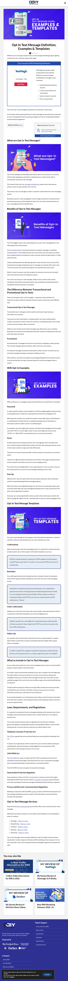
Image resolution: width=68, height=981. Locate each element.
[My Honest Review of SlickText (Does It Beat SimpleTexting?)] (18, 895)
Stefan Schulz (35, 53)
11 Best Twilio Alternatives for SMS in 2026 (17, 877)
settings (12, 977)
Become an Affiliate (8, 967)
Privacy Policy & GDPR (42, 926)
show (20, 125)
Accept (47, 974)
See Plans (21, 84)
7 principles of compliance (41, 779)
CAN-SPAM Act (14, 758)
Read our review (23, 821)
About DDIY (6, 959)
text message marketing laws (30, 184)
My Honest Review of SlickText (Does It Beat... (16, 905)
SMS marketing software (24, 806)
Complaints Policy (41, 944)
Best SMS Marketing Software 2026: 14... (46, 905)
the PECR (34, 791)
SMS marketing (27, 117)
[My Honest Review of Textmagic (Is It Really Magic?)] (49, 866)
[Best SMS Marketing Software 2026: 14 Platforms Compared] (49, 895)
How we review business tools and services (48, 130)
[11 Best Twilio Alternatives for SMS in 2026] (18, 866)
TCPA (11, 736)
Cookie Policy (40, 934)
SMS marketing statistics (14, 250)
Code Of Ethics (40, 941)
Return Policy (39, 930)
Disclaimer (39, 937)
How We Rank (7, 963)
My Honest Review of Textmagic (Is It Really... (47, 877)
